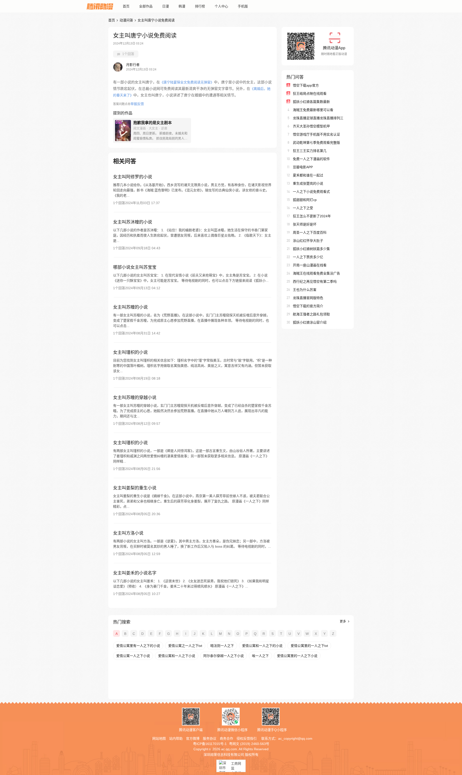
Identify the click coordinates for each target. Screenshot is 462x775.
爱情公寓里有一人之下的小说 (138, 646)
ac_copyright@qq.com (295, 738)
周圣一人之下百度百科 (310, 232)
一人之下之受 (303, 208)
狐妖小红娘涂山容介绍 (310, 322)
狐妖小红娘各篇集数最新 (311, 102)
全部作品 (146, 6)
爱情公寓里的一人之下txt (309, 646)
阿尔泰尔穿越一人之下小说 (223, 656)
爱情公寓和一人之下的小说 (262, 646)
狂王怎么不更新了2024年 (312, 216)
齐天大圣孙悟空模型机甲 (311, 126)
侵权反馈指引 (247, 738)
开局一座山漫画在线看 (310, 265)
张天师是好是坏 (304, 224)
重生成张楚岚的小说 (308, 183)
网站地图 (159, 738)
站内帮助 (176, 738)
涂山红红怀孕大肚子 (308, 241)
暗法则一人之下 (222, 646)
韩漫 (182, 6)
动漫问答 (126, 20)
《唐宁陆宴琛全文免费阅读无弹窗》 (187, 82)
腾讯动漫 (100, 6)
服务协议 (209, 738)
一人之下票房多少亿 (308, 257)
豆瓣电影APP (303, 167)
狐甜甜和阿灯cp (305, 200)
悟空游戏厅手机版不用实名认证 (316, 134)
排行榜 (200, 6)
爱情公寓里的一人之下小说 (297, 656)
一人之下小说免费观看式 (311, 192)
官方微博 (192, 738)
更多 (343, 621)
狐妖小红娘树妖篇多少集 (311, 249)
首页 (126, 6)
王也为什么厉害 (304, 290)
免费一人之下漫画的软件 (311, 159)
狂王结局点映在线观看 (310, 93)
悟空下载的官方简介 (308, 306)
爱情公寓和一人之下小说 (176, 656)
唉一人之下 (260, 656)
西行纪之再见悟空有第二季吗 (315, 281)
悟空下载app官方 (306, 85)
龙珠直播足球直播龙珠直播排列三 (318, 118)
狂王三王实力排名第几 (310, 151)
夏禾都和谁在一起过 (308, 175)
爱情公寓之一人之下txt (185, 646)
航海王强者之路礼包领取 (311, 314)
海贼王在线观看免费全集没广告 (316, 273)
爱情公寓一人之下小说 (133, 656)
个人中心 (221, 6)
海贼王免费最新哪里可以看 (313, 110)
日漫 (165, 6)
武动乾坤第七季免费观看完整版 (316, 142)
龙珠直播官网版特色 (308, 298)
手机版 (243, 6)
